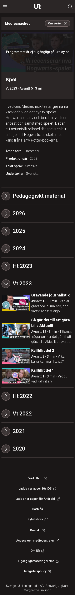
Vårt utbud (35, 478)
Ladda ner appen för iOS (35, 488)
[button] (37, 213)
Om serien (55, 23)
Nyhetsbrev (35, 519)
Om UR (35, 550)
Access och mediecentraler (35, 540)
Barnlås (37, 509)
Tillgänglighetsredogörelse (35, 561)
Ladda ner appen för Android (35, 498)
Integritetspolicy (35, 571)
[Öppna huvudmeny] (5, 6)
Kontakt (35, 530)
